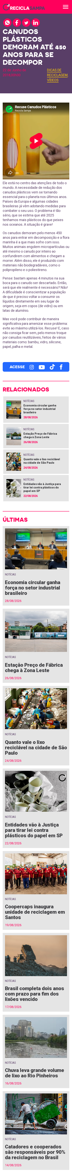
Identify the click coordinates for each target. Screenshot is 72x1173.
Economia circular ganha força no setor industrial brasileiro (39, 409)
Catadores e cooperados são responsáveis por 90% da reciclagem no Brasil (35, 1152)
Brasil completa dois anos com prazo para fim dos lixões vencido (34, 994)
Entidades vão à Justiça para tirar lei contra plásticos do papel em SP (42, 487)
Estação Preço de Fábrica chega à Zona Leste (34, 667)
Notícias (28, 401)
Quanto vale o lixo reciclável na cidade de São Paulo (36, 747)
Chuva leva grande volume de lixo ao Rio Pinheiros (34, 1072)
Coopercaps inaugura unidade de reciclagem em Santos (35, 912)
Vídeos (53, 80)
